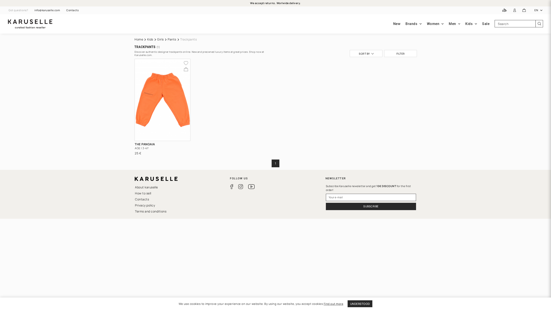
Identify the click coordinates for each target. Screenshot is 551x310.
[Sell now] (504, 10)
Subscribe (371, 206)
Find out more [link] (334, 304)
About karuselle (146, 187)
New (397, 24)
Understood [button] (360, 304)
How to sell (143, 193)
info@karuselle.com (47, 10)
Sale (485, 24)
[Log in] (514, 10)
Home (139, 39)
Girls (160, 39)
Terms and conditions (150, 211)
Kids (150, 39)
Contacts (72, 10)
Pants (172, 39)
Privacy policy (145, 205)
